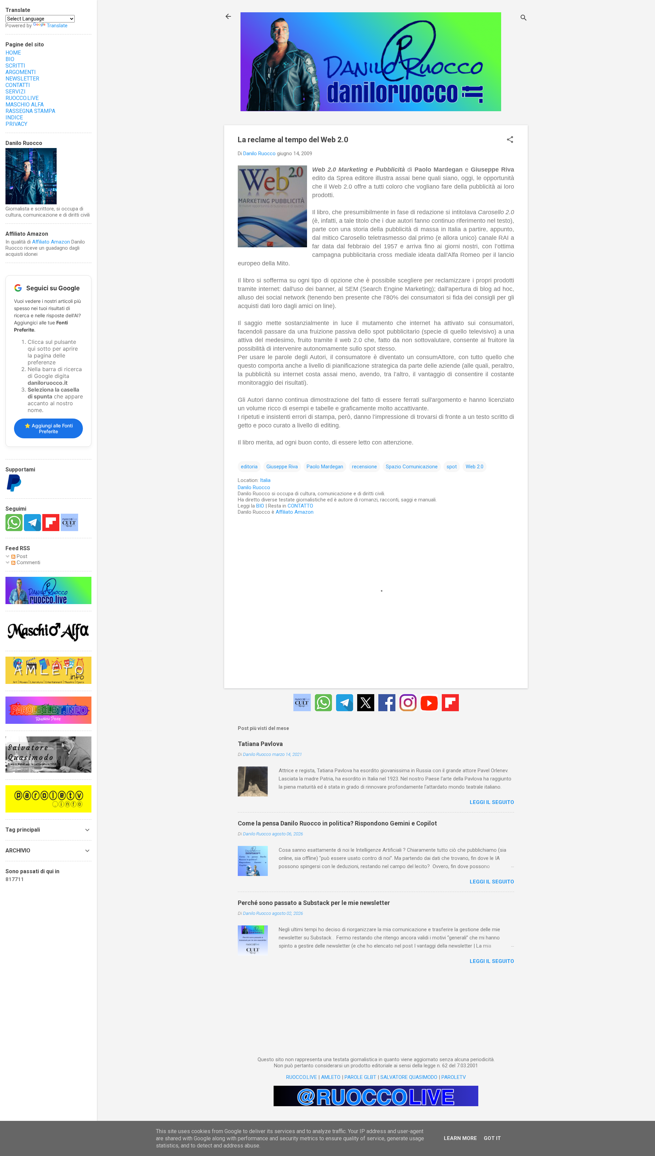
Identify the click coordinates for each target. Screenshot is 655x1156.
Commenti (27, 562)
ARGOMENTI (20, 72)
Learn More (460, 1138)
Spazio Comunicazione (412, 467)
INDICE (14, 117)
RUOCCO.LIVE (301, 1077)
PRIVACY (16, 124)
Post (21, 556)
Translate (57, 26)
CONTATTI (17, 85)
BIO (260, 506)
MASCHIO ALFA (24, 104)
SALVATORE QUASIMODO (408, 1077)
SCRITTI (15, 65)
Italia (265, 480)
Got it (492, 1138)
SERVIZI (15, 91)
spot (452, 467)
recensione (364, 467)
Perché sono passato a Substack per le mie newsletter (314, 902)
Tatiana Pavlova (260, 743)
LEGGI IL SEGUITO (492, 802)
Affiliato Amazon (295, 512)
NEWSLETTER (22, 78)
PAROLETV (453, 1077)
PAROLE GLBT (360, 1077)
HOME (13, 52)
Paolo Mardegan (325, 467)
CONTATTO (300, 506)
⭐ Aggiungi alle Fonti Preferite (49, 428)
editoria (249, 467)
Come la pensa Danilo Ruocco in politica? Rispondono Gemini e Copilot (337, 823)
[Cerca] (524, 18)
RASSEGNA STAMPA (30, 111)
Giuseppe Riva (282, 467)
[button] (510, 140)
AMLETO (330, 1077)
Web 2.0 (474, 467)
